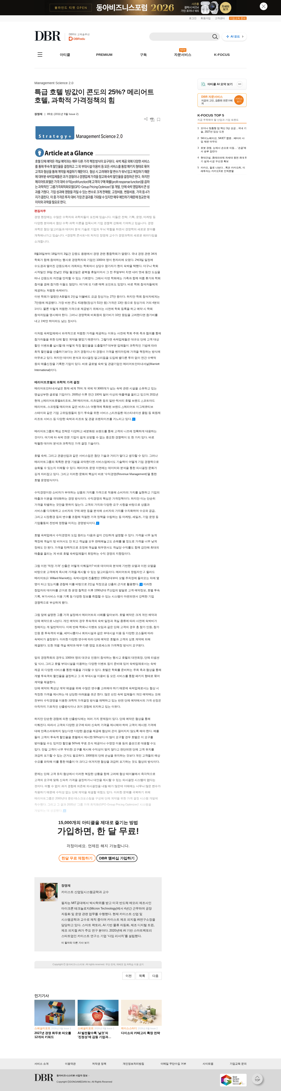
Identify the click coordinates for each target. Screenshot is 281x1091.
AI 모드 (235, 36)
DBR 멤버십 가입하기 (117, 858)
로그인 (193, 18)
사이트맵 (208, 1063)
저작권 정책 (99, 1063)
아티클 (65, 55)
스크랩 (158, 119)
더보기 (146, 119)
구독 (143, 55)
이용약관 (70, 1063)
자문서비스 (182, 55)
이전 (129, 975)
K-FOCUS (222, 55)
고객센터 (220, 18)
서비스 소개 (41, 1063)
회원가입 (206, 18)
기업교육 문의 (238, 18)
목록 (142, 975)
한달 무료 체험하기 (77, 858)
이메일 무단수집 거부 (173, 1063)
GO (239, 84)
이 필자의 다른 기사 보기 (75, 942)
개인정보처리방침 (133, 1063)
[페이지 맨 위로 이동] (258, 1080)
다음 (155, 975)
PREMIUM (104, 55)
